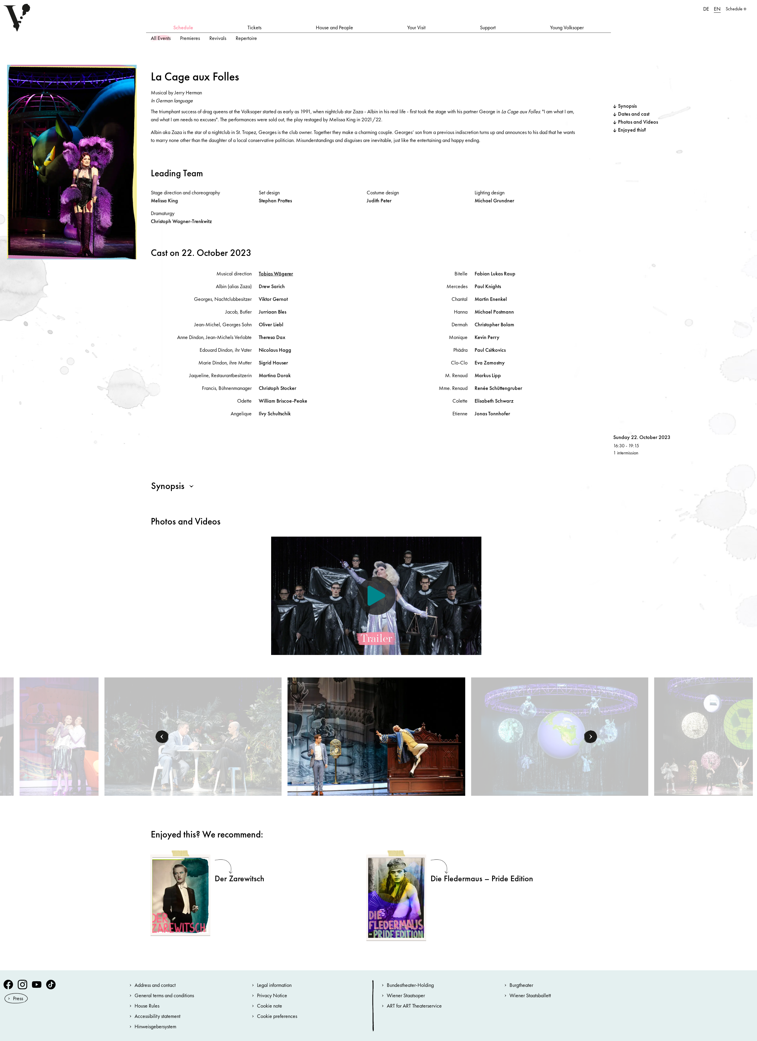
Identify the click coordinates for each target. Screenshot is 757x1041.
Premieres (190, 38)
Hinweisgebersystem (155, 1026)
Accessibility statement (157, 1016)
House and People (334, 27)
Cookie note (269, 1005)
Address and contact (155, 985)
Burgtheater (521, 985)
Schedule (183, 27)
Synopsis (627, 105)
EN (717, 8)
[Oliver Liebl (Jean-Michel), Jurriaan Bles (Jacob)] (376, 736)
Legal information (274, 985)
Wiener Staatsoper (406, 995)
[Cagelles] (559, 736)
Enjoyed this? (632, 129)
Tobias (276, 273)
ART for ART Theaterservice (414, 1005)
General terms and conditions (164, 995)
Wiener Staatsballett (530, 995)
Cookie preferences (277, 1016)
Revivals (217, 38)
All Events (161, 38)
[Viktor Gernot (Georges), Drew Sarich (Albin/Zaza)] (193, 736)
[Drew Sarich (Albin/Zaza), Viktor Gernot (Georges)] (59, 736)
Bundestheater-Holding (410, 985)
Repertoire (246, 38)
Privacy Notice (272, 995)
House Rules (147, 1005)
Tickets (254, 27)
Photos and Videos (638, 121)
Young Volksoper (567, 27)
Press (18, 998)
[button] (162, 736)
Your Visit (416, 27)
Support (488, 27)
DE (706, 8)
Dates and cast (633, 113)
